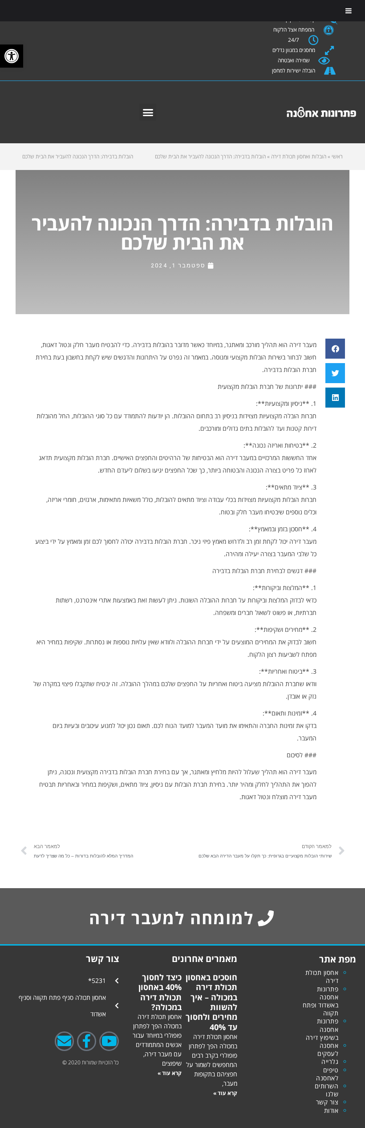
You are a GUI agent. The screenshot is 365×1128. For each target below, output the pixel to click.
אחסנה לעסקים (327, 1049)
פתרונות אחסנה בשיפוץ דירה (322, 1029)
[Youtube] (108, 1041)
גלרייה (329, 1061)
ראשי (337, 156)
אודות (331, 1110)
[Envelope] (64, 1041)
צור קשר (327, 1102)
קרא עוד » (225, 1093)
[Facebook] (86, 1041)
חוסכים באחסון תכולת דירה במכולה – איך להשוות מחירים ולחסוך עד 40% (211, 1002)
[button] (147, 112)
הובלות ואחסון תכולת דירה (298, 156)
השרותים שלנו (327, 1090)
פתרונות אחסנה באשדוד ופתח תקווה (321, 1001)
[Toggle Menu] (349, 10)
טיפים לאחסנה (327, 1074)
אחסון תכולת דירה (322, 976)
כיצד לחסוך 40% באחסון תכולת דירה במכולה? (160, 992)
